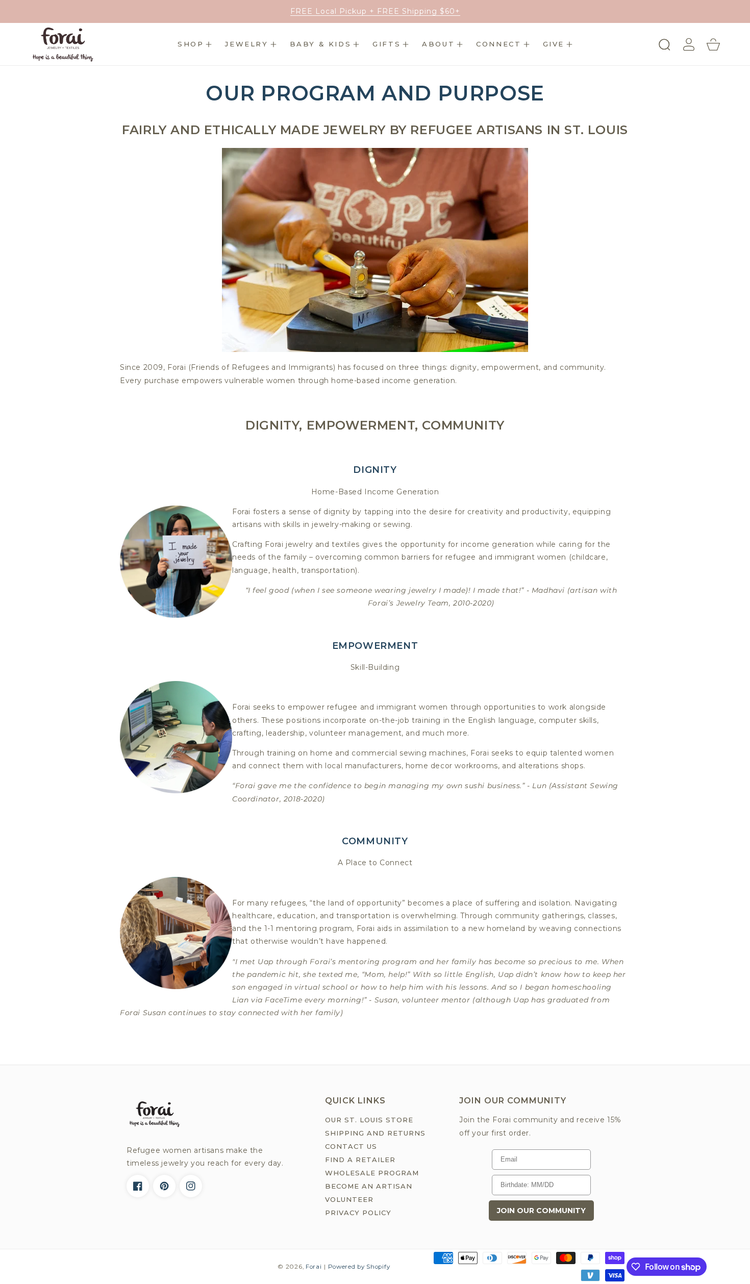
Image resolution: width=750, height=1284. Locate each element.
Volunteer (349, 1199)
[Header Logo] (74, 44)
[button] (195, 44)
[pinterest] (164, 1186)
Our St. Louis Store (369, 1120)
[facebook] (138, 1186)
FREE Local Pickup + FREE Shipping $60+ (375, 11)
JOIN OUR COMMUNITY (541, 1210)
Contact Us (351, 1146)
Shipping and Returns (375, 1133)
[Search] (664, 44)
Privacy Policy (358, 1213)
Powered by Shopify (359, 1266)
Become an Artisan (368, 1186)
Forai (314, 1266)
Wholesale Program (372, 1173)
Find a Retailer (360, 1159)
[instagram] (191, 1186)
